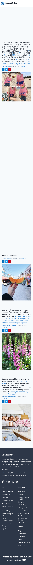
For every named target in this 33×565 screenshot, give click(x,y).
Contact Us (21, 537)
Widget (11, 3)
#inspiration (6, 320)
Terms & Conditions (24, 542)
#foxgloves (27, 316)
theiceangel (7, 258)
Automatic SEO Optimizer (22, 519)
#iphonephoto (21, 322)
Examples (21, 494)
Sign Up (4, 529)
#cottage (14, 318)
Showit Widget (6, 511)
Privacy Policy (22, 545)
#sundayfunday (22, 392)
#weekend (23, 381)
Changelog (21, 502)
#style (20, 63)
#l (15, 394)
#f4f (25, 61)
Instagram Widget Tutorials (23, 498)
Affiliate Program (23, 505)
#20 (13, 55)
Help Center (21, 491)
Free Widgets (6, 494)
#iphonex (12, 322)
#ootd (4, 63)
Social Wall (5, 497)
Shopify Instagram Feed (7, 514)
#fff (28, 61)
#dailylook (27, 63)
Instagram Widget (7, 500)
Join (3, 473)
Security (20, 539)
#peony (4, 394)
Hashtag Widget (7, 503)
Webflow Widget (7, 523)
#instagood (15, 320)
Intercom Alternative (24, 511)
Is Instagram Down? (24, 508)
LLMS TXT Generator (24, 523)
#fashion (10, 63)
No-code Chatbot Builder (23, 514)
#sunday (12, 392)
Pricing (4, 526)
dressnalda (6, 66)
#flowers (5, 322)
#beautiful (24, 320)
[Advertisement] (16, 25)
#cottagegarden (24, 318)
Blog (19, 531)
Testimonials (22, 534)
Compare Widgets (7, 491)
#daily (16, 63)
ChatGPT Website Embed (7, 507)
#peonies (11, 394)
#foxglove (19, 316)
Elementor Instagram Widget (7, 519)
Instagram (23, 66)
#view (4, 383)
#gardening (6, 318)
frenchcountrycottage (10, 325)
